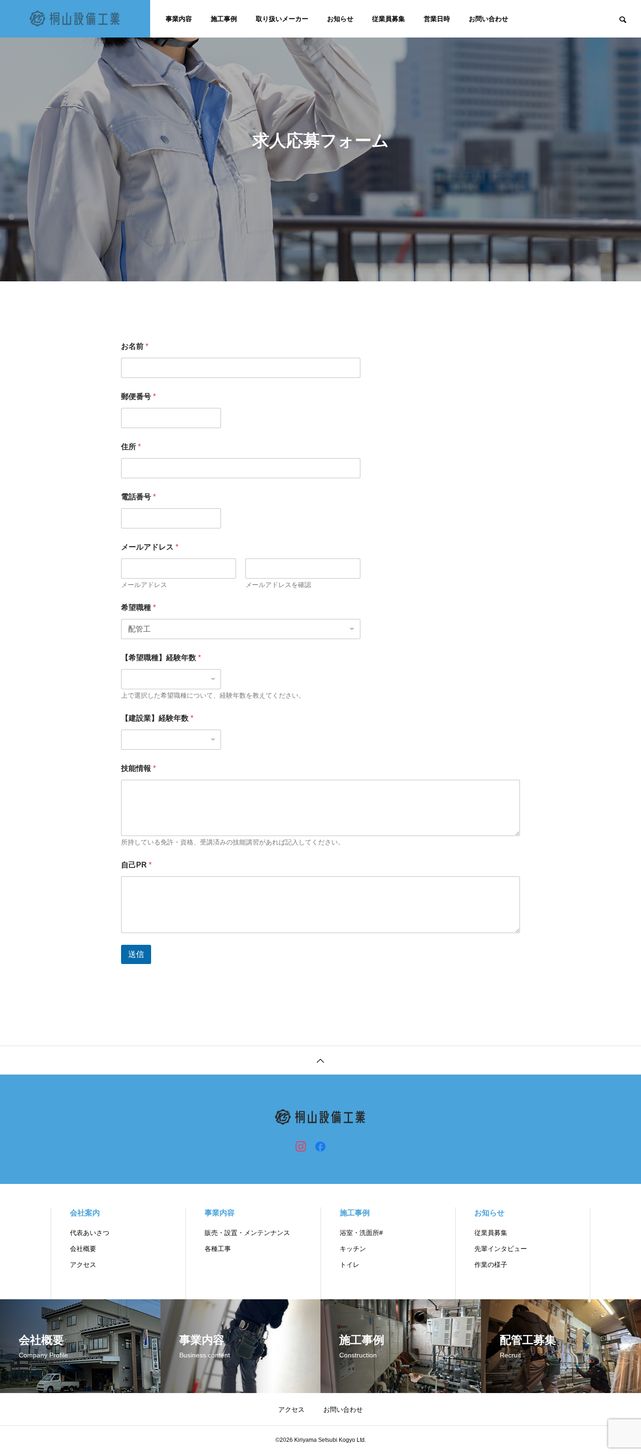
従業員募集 (388, 19)
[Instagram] (301, 1146)
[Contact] (340, 1146)
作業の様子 (490, 1264)
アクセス (83, 1264)
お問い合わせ (488, 19)
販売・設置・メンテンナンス (247, 1232)
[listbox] (171, 679)
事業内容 (179, 19)
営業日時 (437, 19)
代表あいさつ (89, 1232)
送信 (136, 954)
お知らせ (340, 19)
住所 (131, 447)
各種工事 (218, 1248)
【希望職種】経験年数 (161, 658)
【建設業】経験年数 (157, 718)
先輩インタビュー (500, 1248)
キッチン (353, 1248)
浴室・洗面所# (361, 1232)
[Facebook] (320, 1146)
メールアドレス (144, 584)
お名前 (134, 346)
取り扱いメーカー (282, 19)
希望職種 (138, 607)
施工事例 (224, 19)
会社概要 (83, 1248)
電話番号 (138, 497)
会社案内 (85, 1213)
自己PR (136, 865)
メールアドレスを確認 (278, 584)
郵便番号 (138, 396)
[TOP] (320, 1060)
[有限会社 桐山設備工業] (75, 19)
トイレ (349, 1264)
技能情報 (138, 768)
